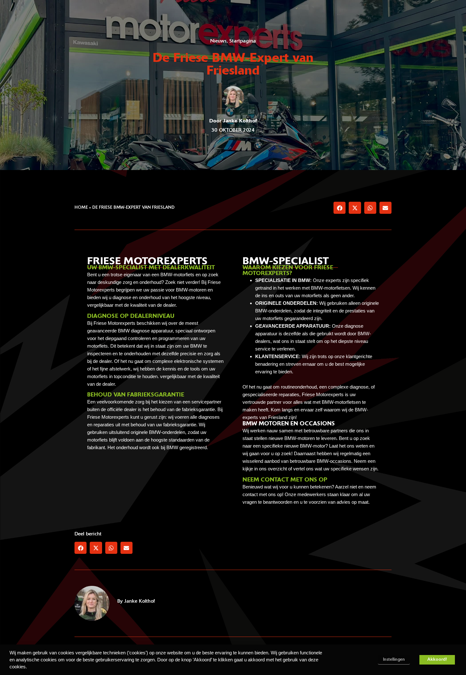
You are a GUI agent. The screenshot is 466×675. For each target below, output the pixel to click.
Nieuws (218, 41)
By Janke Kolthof (136, 601)
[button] (339, 208)
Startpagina (242, 41)
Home (81, 208)
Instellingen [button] (394, 660)
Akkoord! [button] (437, 659)
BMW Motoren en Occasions (289, 424)
